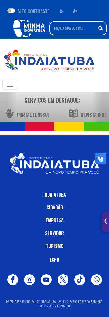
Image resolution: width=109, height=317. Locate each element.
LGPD (54, 259)
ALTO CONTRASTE (33, 11)
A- (62, 11)
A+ (75, 11)
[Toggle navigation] (10, 84)
